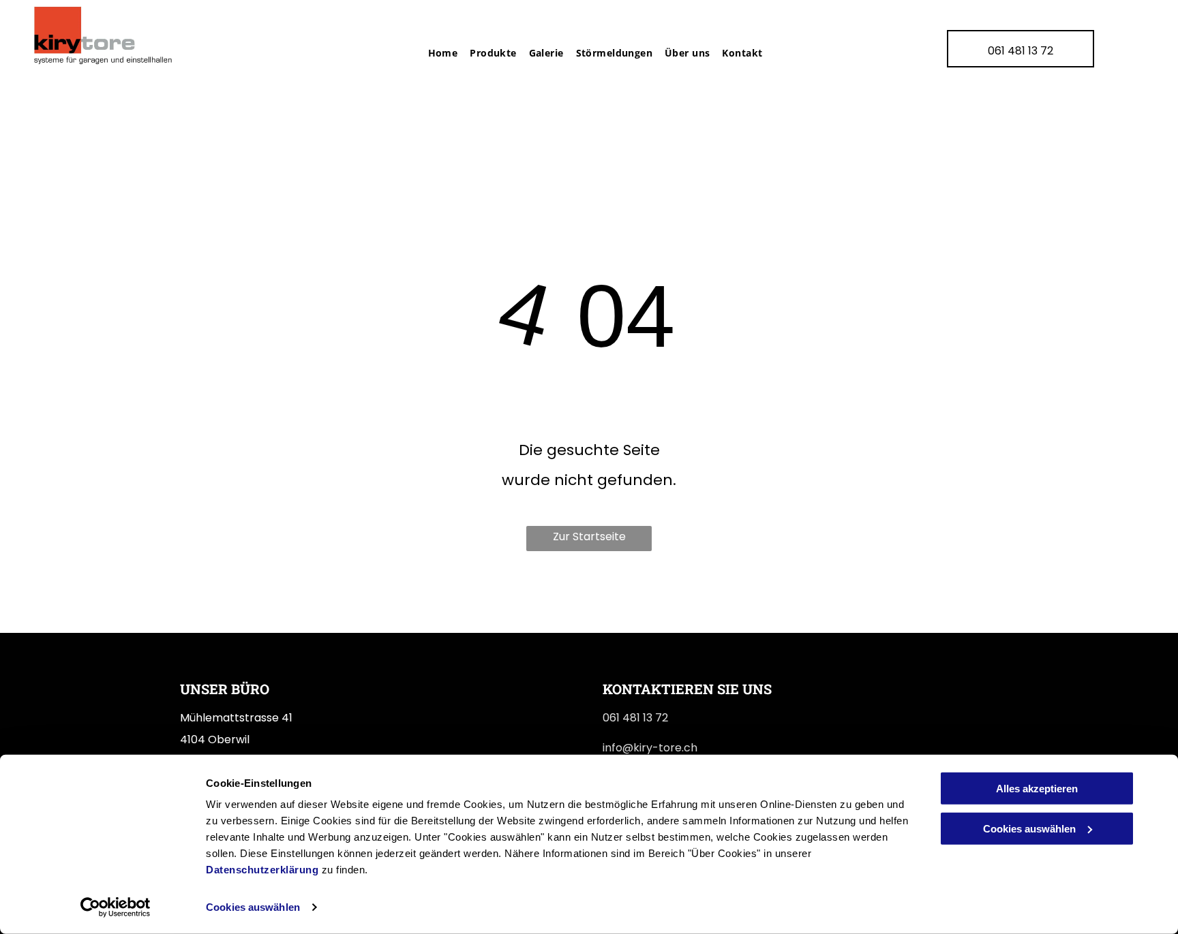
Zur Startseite (589, 536)
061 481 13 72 (635, 718)
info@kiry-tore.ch (650, 748)
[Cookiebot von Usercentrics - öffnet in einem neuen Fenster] (115, 907)
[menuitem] (437, 53)
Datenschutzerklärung (262, 869)
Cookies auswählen (253, 907)
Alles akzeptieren (1037, 788)
